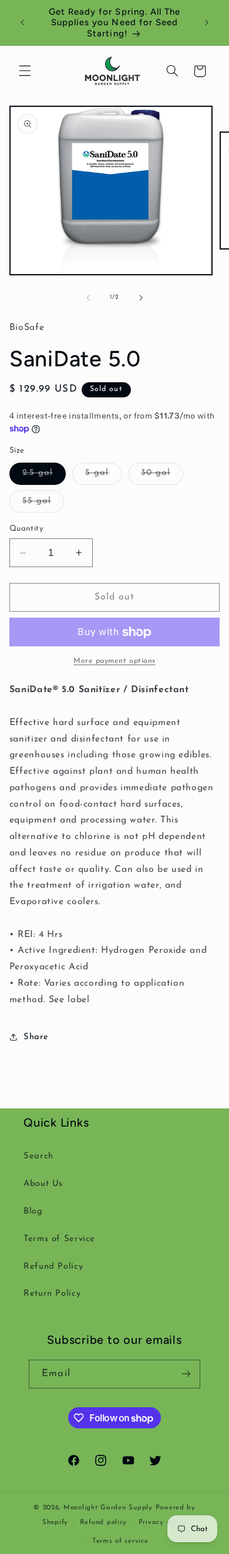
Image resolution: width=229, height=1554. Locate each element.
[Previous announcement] (22, 23)
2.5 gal (44, 476)
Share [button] (36, 1037)
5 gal (103, 476)
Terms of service (120, 1541)
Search (38, 1156)
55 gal (43, 504)
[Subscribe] (185, 1374)
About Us (43, 1183)
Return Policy (51, 1293)
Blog (33, 1211)
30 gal (162, 476)
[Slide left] (88, 298)
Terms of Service (59, 1239)
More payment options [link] (114, 661)
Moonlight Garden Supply (109, 1507)
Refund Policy (53, 1266)
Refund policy (103, 1522)
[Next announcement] (207, 23)
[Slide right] (141, 298)
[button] (24, 71)
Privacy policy (163, 1522)
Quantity (26, 528)
